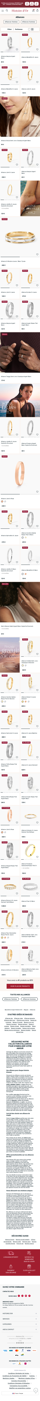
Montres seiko (17, 1241)
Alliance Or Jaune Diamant (30, 765)
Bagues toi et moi (29, 1022)
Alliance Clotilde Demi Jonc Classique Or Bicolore (30, 661)
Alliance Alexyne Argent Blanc (8, 57)
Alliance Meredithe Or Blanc (30, 570)
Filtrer (9, 29)
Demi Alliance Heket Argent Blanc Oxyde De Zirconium (17, 626)
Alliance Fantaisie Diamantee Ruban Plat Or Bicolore (29, 864)
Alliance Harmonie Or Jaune (9, 733)
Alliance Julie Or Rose (7, 498)
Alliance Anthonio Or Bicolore (9, 970)
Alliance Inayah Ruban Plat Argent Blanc (30, 324)
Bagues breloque (22, 1024)
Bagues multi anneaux (29, 1028)
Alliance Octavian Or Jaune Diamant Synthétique (30, 831)
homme (8, 1081)
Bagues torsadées (16, 1028)
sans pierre (17, 1094)
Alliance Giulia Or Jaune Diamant (29, 698)
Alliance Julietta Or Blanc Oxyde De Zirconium (8, 570)
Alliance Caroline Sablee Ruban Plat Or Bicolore (8, 698)
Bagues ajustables (25, 1026)
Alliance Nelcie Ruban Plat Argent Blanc (9, 797)
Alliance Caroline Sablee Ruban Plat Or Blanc (29, 534)
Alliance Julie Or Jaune (28, 89)
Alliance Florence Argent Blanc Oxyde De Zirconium (29, 444)
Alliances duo (9, 1018)
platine (18, 1084)
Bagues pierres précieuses (12, 1030)
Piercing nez (20, 1243)
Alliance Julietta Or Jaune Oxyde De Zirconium (8, 205)
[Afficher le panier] (37, 11)
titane (23, 1084)
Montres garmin (29, 1243)
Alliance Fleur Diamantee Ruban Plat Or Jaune (8, 934)
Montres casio (26, 1241)
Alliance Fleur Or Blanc (28, 901)
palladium (13, 1084)
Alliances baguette (29, 1018)
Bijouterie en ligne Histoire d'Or (13, 1010)
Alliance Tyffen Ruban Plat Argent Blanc (9, 765)
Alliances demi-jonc (9, 1020)
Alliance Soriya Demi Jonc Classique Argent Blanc (16, 140)
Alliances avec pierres (23, 1020)
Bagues (26, 1010)
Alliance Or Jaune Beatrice (29, 733)
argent (8, 1084)
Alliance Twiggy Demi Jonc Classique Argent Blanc (16, 376)
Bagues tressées (26, 1030)
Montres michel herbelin (23, 1239)
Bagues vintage (14, 1026)
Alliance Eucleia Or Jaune (29, 292)
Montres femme (9, 1239)
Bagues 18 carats (18, 1022)
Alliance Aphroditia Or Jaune (9, 535)
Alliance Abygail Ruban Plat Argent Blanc (9, 866)
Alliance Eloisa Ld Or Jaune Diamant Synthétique (9, 901)
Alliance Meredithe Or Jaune (30, 57)
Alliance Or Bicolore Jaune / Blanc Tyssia (13, 261)
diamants (14, 1100)
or (31, 1082)
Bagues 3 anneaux (12, 1024)
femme (14, 1081)
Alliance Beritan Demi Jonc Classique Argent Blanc (30, 935)
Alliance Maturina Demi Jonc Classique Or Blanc (30, 970)
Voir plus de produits (20, 986)
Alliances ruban (18, 1018)
